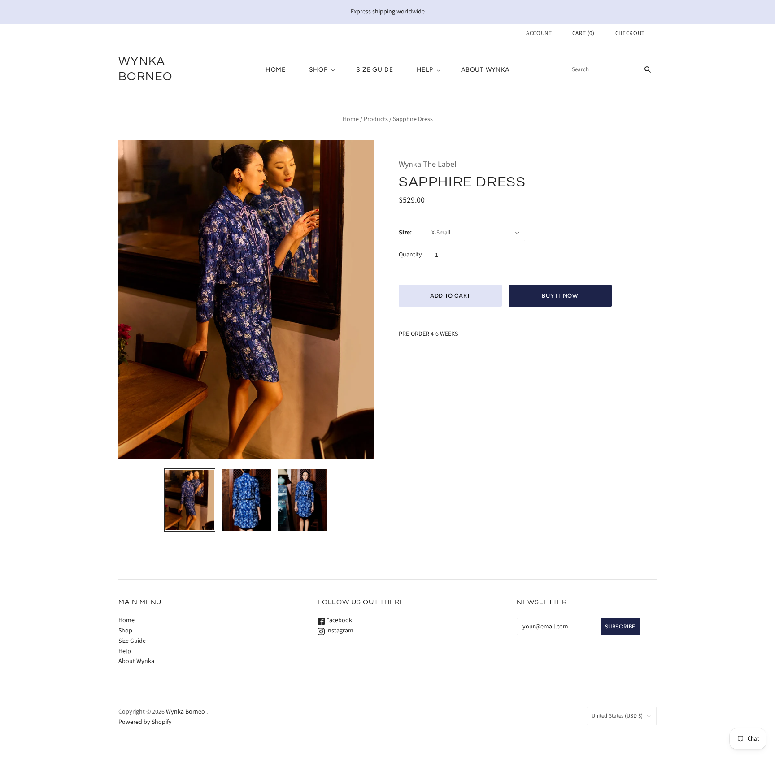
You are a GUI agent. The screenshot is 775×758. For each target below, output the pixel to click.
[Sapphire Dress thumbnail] (189, 500)
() (583, 33)
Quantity (410, 254)
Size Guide (374, 70)
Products (376, 119)
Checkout (630, 33)
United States (617, 716)
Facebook (338, 620)
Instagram (339, 630)
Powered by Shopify (145, 722)
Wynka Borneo (185, 711)
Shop (318, 70)
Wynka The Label (428, 164)
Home (276, 70)
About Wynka (485, 70)
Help (425, 70)
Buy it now (560, 295)
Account (539, 33)
